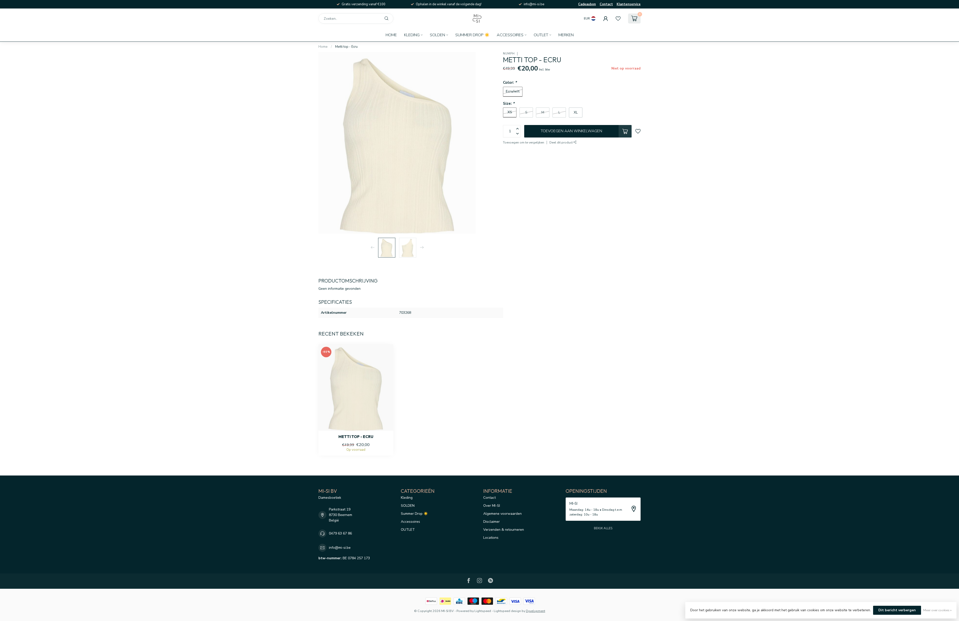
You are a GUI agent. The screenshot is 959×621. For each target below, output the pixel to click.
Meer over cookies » (937, 610)
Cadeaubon (587, 4)
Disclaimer (491, 521)
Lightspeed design (507, 611)
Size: (508, 103)
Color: (510, 82)
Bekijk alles (603, 528)
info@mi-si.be (340, 547)
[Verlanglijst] (618, 19)
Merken (566, 35)
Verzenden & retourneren (503, 529)
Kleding (412, 35)
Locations (490, 537)
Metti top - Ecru (346, 46)
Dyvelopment (535, 611)
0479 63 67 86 (340, 533)
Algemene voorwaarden (502, 513)
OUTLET (541, 35)
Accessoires (510, 35)
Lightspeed (483, 611)
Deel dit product (561, 142)
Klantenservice (629, 4)
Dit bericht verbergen (897, 610)
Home (391, 35)
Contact (606, 4)
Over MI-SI (491, 505)
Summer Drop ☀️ (472, 35)
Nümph (509, 53)
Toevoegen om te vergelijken (523, 142)
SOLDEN (437, 35)
